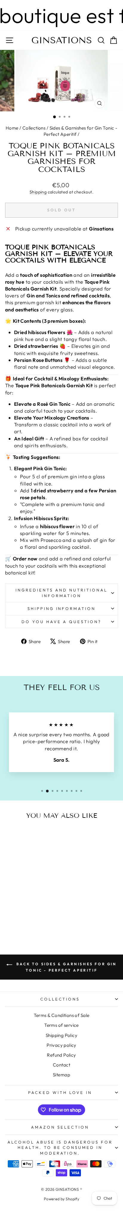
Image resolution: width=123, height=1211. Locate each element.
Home (12, 128)
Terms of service (61, 1025)
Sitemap (61, 1075)
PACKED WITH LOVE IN (60, 1092)
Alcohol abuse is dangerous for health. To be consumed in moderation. (60, 1147)
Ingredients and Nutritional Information (61, 593)
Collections (34, 128)
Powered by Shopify (61, 1198)
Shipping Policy (61, 1035)
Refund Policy (61, 1055)
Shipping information (61, 608)
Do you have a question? (61, 621)
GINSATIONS (61, 40)
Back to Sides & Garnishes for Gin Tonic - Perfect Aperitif (65, 967)
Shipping (38, 192)
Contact (61, 1065)
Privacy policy (61, 1045)
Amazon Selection (60, 1127)
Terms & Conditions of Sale (62, 1015)
